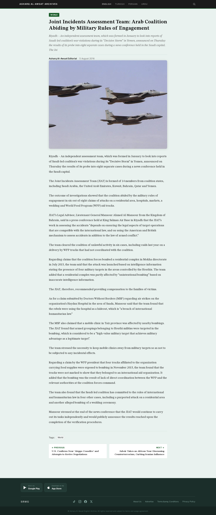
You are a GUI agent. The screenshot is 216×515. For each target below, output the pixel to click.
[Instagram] (79, 501)
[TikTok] (74, 501)
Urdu (144, 4)
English (106, 4)
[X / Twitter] (91, 501)
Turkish (120, 4)
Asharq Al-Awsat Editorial (63, 58)
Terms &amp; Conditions (168, 501)
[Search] (194, 4)
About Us (137, 501)
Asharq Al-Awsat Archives (38, 4)
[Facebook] (85, 501)
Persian (133, 4)
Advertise (149, 501)
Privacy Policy (188, 501)
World (54, 15)
